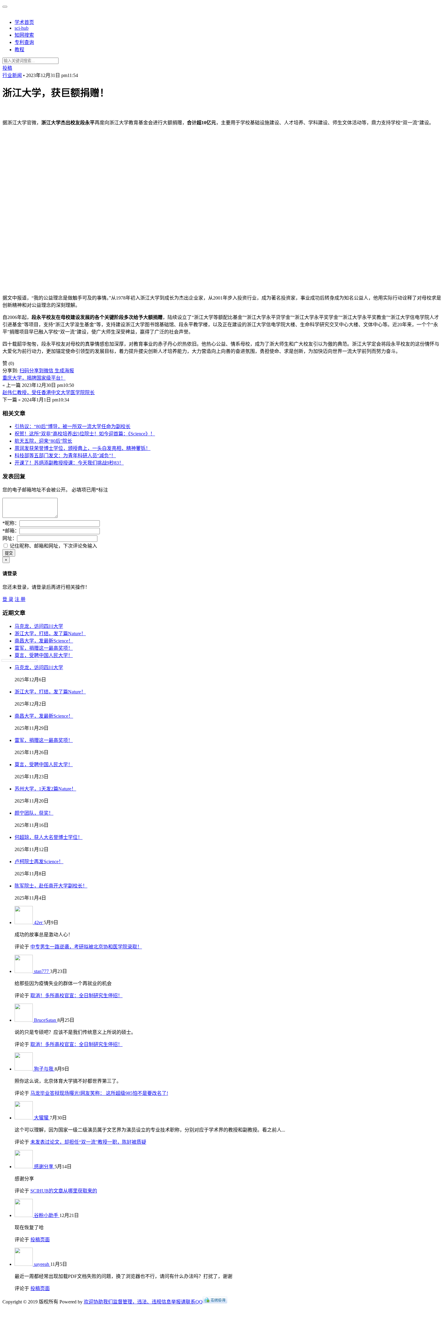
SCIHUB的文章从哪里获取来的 (63, 1190)
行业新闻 (12, 75)
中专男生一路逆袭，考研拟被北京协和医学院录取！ (86, 946)
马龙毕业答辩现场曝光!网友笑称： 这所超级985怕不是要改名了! (99, 1093)
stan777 (42, 971)
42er (39, 922)
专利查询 (24, 42)
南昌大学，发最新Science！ (44, 640)
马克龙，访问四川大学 (39, 626)
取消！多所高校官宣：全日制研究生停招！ (76, 995)
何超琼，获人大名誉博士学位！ (49, 837)
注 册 (20, 599)
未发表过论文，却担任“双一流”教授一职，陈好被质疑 (88, 1142)
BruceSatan (45, 1020)
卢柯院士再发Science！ (39, 861)
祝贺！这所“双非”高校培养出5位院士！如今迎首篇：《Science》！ (85, 433)
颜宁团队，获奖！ (34, 813)
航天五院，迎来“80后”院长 (43, 441)
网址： (9, 538)
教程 (19, 49)
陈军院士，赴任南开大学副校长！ (51, 885)
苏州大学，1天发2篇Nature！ (45, 788)
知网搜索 (24, 35)
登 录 (7, 599)
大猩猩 (42, 1117)
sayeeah (42, 1264)
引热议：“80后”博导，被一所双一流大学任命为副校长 (72, 426)
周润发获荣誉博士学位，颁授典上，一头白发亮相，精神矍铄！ (82, 448)
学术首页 (24, 22)
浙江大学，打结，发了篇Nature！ (50, 633)
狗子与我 (44, 1069)
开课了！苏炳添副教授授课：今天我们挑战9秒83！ (69, 462)
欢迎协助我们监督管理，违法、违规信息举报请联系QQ (143, 1301)
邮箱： (10, 530)
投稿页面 (40, 1239)
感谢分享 (44, 1166)
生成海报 (64, 370)
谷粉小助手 (46, 1215)
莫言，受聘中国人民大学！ (44, 655)
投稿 (7, 68)
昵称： (10, 523)
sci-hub (22, 28)
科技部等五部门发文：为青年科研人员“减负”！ (65, 455)
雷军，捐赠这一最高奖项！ (44, 648)
